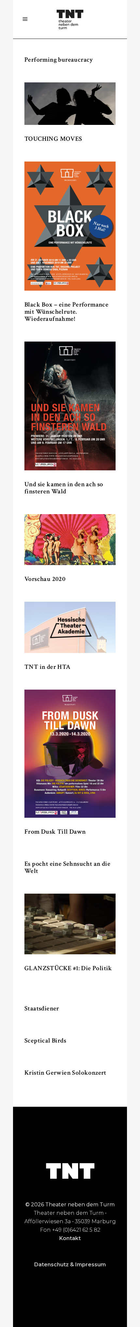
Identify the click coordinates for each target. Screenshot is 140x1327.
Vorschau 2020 (44, 579)
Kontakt (70, 1238)
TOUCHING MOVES (53, 139)
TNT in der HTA (47, 667)
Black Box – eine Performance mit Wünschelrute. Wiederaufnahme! (66, 311)
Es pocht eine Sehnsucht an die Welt (67, 867)
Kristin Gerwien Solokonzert (65, 1072)
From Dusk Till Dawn (55, 831)
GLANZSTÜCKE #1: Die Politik (68, 968)
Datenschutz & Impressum (70, 1264)
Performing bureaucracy (58, 59)
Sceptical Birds (45, 1040)
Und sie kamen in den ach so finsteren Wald (63, 488)
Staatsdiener (41, 1008)
